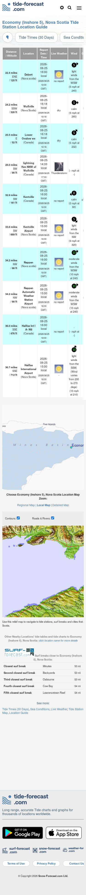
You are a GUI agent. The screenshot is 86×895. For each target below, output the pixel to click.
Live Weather (59, 709)
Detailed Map (60, 505)
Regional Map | (26, 505)
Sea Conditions (40, 709)
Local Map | (44, 505)
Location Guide (18, 713)
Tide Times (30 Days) (36, 37)
